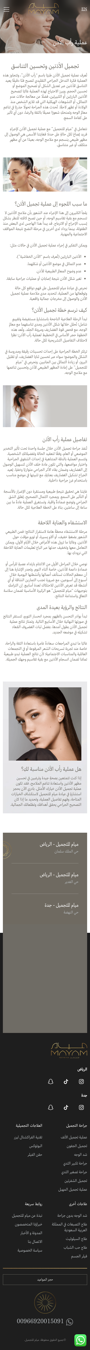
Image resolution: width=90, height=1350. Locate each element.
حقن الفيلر (35, 1155)
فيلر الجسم (79, 1256)
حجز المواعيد (45, 1279)
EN (84, 9)
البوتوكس (35, 1146)
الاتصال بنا (35, 1242)
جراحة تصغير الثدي (74, 1172)
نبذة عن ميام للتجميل (27, 1216)
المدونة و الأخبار (31, 1233)
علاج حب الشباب (75, 1248)
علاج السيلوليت (76, 1239)
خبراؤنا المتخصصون (28, 1224)
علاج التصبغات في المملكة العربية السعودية (69, 1227)
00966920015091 (40, 1321)
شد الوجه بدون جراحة (72, 1216)
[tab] (45, 848)
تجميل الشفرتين (76, 1181)
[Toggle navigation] (6, 9)
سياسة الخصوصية (30, 1251)
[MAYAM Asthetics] (44, 9)
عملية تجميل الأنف (74, 1137)
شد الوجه (80, 1155)
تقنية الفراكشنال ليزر (28, 1137)
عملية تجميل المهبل (72, 1190)
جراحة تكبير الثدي (75, 1163)
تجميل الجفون (77, 1146)
